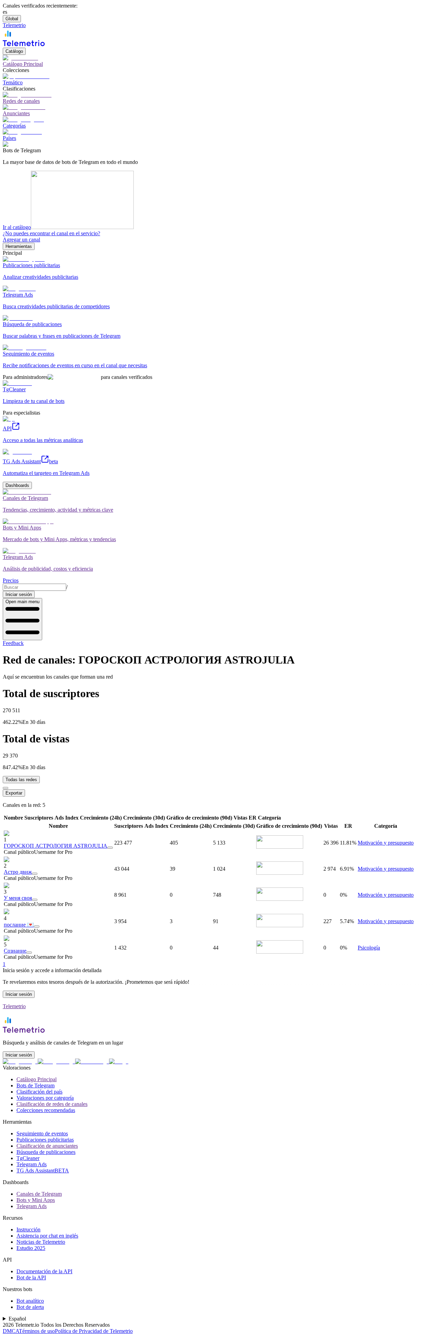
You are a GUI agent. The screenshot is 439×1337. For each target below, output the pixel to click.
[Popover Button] (110, 848)
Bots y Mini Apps (35, 1200)
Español (17, 1319)
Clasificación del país (39, 1092)
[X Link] (118, 1061)
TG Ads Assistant (42, 1170)
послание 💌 (19, 925)
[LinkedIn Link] (92, 1061)
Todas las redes (21, 779)
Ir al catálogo (17, 227)
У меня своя (18, 898)
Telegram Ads (31, 1164)
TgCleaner (27, 1158)
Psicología (369, 948)
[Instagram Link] (56, 1061)
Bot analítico (30, 1301)
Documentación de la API (44, 1271)
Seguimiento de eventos (42, 1133)
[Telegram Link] (20, 1061)
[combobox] (34, 587)
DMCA (11, 1331)
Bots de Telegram (35, 1085)
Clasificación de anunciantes (47, 1146)
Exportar (13, 793)
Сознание (15, 951)
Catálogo (14, 51)
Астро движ (18, 872)
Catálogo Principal (36, 1079)
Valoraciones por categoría (45, 1098)
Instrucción (28, 1229)
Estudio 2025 (30, 1248)
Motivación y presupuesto (386, 843)
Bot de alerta (30, 1307)
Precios (11, 580)
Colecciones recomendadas (45, 1110)
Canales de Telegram (39, 1194)
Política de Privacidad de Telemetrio (94, 1331)
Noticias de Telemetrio (40, 1242)
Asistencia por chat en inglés (47, 1236)
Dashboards (17, 485)
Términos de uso (37, 1331)
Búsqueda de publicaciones (45, 1152)
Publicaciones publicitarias (45, 1140)
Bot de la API (31, 1277)
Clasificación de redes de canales (51, 1104)
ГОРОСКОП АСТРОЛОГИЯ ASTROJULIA (55, 846)
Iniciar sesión (18, 594)
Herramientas (18, 246)
